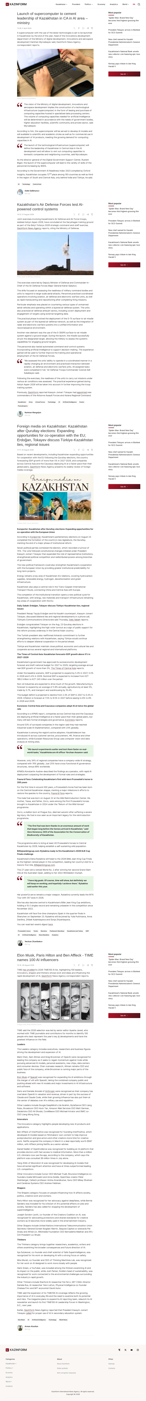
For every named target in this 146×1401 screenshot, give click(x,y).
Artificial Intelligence (70, 402)
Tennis (36, 931)
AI (18, 184)
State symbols (62, 1368)
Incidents (9, 1386)
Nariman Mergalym (33, 412)
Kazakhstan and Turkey (75, 931)
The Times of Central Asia (63, 668)
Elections (44, 931)
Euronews (70, 720)
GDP (87, 931)
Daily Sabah (74, 619)
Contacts (111, 1368)
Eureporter (35, 537)
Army (31, 402)
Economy (101, 4)
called (28, 1313)
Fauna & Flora (57, 793)
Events (82, 402)
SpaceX (34, 1077)
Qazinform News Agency (29, 228)
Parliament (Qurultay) (57, 931)
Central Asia (37, 184)
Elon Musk (22, 1077)
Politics (9, 1368)
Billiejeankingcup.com (44, 865)
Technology (26, 184)
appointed (82, 392)
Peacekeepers (23, 406)
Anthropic (50, 1091)
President (76, 4)
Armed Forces (40, 402)
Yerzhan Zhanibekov (33, 941)
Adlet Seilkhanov (32, 191)
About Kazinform (63, 1364)
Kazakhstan (22, 402)
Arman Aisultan (31, 1326)
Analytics (114, 4)
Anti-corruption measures (66, 1373)
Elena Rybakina (44, 935)
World (8, 1381)
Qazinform (33, 392)
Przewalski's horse (24, 931)
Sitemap (111, 1364)
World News (63, 1320)
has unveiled (29, 970)
